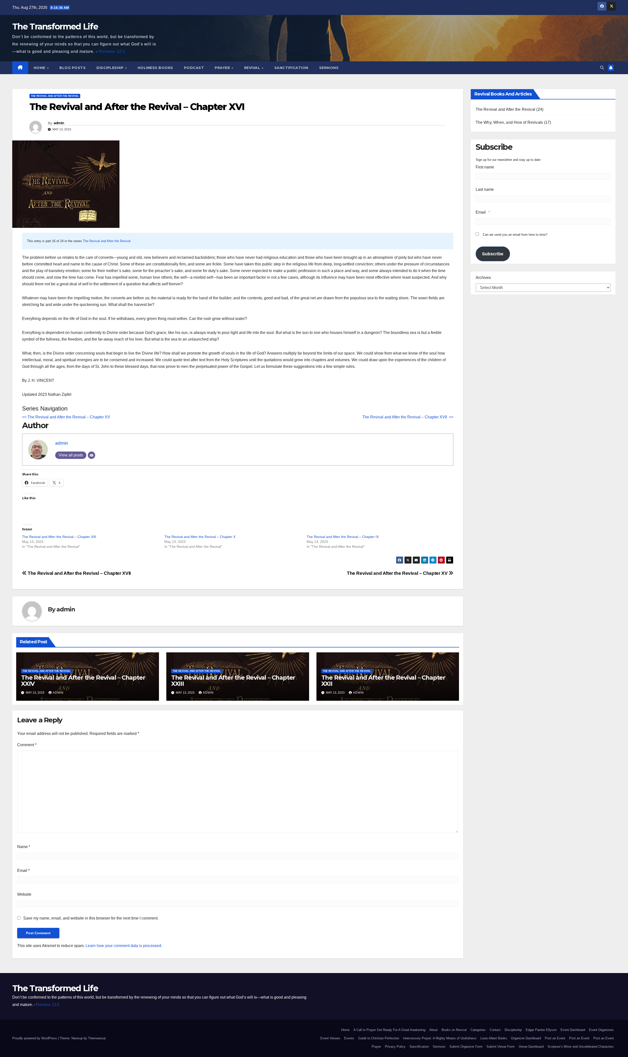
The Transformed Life (55, 26)
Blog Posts (72, 68)
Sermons (329, 68)
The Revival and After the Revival (55, 96)
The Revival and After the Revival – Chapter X (200, 537)
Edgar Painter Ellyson (541, 1030)
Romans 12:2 (112, 51)
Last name (485, 189)
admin (58, 123)
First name (485, 167)
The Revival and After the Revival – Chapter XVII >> (407, 417)
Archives (483, 277)
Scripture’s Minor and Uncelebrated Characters (581, 1046)
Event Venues (330, 1038)
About (433, 1030)
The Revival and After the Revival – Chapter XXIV (83, 680)
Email (23, 870)
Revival (252, 68)
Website (24, 894)
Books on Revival (454, 1030)
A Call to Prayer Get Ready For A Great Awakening (389, 1030)
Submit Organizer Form (466, 1046)
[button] (602, 68)
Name (23, 847)
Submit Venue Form (500, 1046)
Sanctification (291, 68)
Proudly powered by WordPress (35, 1038)
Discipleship (110, 68)
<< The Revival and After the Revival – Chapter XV (66, 417)
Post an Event (555, 1038)
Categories (478, 1030)
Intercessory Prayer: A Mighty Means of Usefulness (439, 1038)
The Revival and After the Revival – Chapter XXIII (233, 680)
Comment (27, 745)
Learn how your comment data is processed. (124, 946)
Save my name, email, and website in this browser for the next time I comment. (90, 918)
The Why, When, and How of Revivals (509, 122)
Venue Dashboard (531, 1046)
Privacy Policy (395, 1046)
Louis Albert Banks (493, 1038)
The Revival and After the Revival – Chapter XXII (383, 680)
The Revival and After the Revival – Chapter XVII (79, 573)
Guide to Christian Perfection (378, 1038)
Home (40, 68)
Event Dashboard (573, 1030)
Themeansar (96, 1038)
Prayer (223, 68)
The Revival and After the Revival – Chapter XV (398, 573)
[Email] (91, 455)
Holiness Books (155, 68)
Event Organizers (601, 1030)
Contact (495, 1030)
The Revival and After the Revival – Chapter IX (343, 537)
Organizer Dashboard (526, 1038)
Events (349, 1038)
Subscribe (492, 253)
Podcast (194, 68)
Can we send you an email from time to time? (515, 234)
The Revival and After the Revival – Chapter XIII (59, 537)
